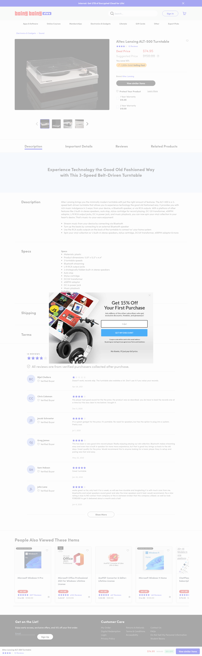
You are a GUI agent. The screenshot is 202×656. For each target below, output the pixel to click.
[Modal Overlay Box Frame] (101, 328)
